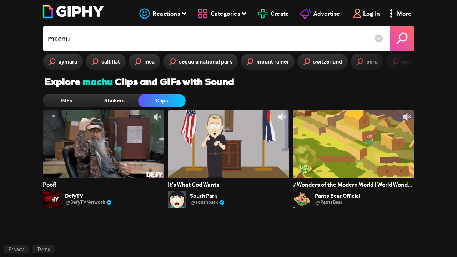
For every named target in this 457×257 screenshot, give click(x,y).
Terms (43, 249)
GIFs (66, 100)
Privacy (16, 249)
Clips (162, 100)
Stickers (114, 100)
